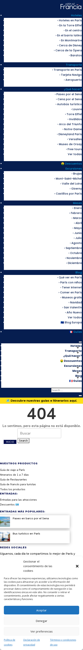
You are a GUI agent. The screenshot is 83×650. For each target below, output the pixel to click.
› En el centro (73, 30)
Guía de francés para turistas (18, 484)
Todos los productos (12, 489)
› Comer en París (70, 292)
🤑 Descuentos (71, 164)
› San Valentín (72, 307)
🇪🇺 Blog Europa (71, 322)
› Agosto (76, 243)
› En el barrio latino (69, 35)
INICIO (10, 441)
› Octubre (75, 253)
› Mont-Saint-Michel (68, 179)
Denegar (41, 621)
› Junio (77, 233)
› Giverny (76, 189)
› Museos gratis (71, 297)
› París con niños (70, 282)
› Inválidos (75, 119)
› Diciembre (74, 263)
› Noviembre (73, 258)
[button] (77, 566)
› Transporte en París (67, 70)
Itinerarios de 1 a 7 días (14, 475)
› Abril (78, 223)
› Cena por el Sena (69, 99)
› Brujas (77, 174)
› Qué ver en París (69, 277)
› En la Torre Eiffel (70, 25)
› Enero (77, 208)
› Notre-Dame (72, 129)
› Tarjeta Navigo (70, 75)
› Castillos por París (68, 194)
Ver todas (75, 154)
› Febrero (75, 213)
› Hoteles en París (69, 20)
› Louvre (76, 109)
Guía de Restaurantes (13, 479)
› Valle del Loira (71, 184)
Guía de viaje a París (12, 470)
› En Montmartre (70, 40)
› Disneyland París (69, 134)
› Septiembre (73, 248)
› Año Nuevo (73, 312)
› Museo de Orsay (69, 144)
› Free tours (74, 149)
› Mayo (77, 228)
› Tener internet (71, 287)
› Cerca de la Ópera (68, 50)
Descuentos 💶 (9, 504)
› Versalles (74, 139)
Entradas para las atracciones (18, 500)
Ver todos (75, 317)
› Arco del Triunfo (70, 124)
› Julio (78, 238)
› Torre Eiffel (73, 114)
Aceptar (41, 610)
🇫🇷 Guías (75, 332)
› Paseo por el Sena (68, 94)
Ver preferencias (41, 631)
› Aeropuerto (73, 80)
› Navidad (75, 302)
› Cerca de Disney (69, 45)
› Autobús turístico (69, 104)
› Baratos (75, 55)
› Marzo (77, 218)
